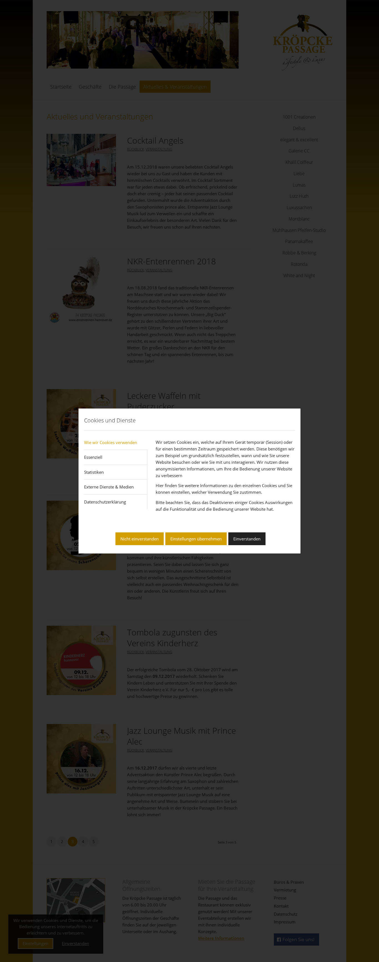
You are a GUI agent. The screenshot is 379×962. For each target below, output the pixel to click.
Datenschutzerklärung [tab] (105, 502)
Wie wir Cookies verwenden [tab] (110, 442)
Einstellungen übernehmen (196, 539)
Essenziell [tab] (93, 457)
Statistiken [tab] (94, 472)
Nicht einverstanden (139, 539)
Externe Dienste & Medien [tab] (109, 487)
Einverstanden (247, 539)
